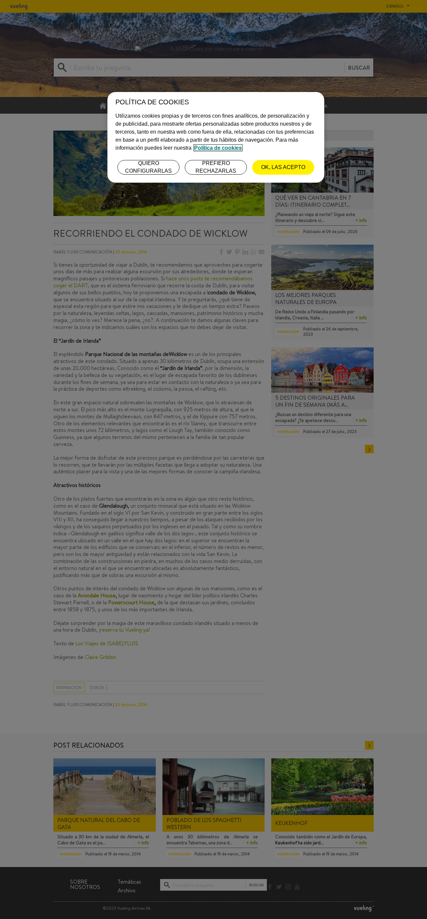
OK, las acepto (283, 167)
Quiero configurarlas (148, 166)
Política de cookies (218, 148)
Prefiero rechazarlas (215, 166)
